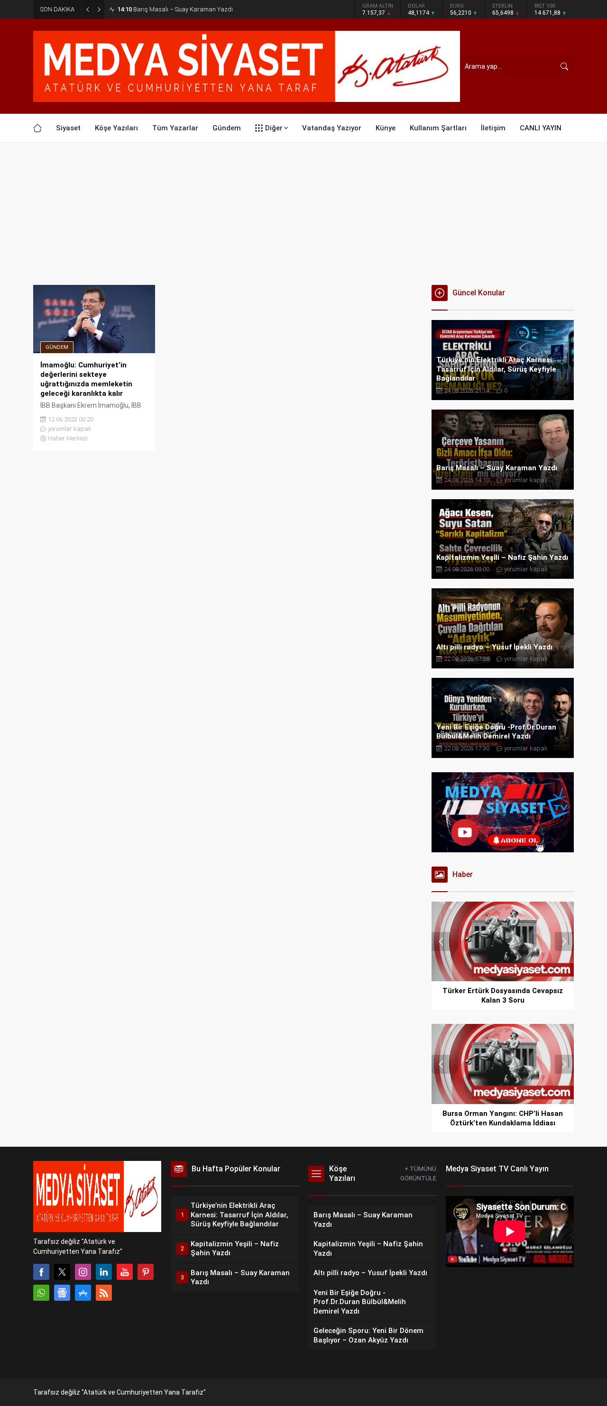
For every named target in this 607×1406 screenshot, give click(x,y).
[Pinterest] (146, 1272)
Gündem (57, 347)
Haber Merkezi (68, 438)
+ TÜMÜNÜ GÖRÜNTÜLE (418, 1173)
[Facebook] (41, 1272)
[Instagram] (83, 1272)
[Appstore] (83, 1293)
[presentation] (441, 941)
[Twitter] (62, 1272)
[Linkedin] (104, 1272)
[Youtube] (125, 1272)
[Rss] (104, 1293)
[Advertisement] (303, 213)
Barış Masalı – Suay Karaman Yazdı (175, 9)
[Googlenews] (62, 1293)
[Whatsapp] (41, 1293)
